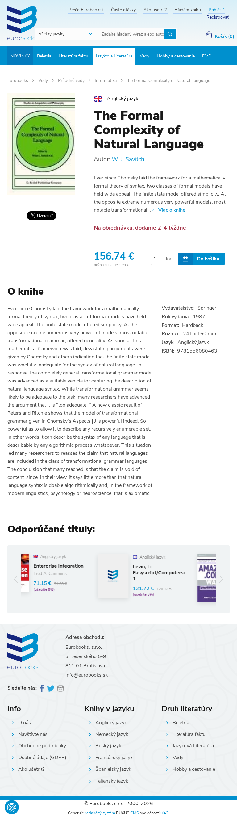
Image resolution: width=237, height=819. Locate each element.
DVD (206, 56)
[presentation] (16, 579)
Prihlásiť (216, 10)
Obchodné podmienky (42, 745)
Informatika (106, 80)
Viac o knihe (171, 210)
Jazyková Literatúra (114, 56)
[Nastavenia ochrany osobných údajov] (12, 807)
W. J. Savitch (128, 159)
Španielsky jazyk (113, 769)
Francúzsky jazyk (114, 757)
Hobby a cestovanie (176, 56)
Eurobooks (18, 80)
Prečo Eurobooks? (86, 10)
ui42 (164, 813)
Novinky (20, 56)
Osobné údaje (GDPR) (42, 757)
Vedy (144, 56)
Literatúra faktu (73, 56)
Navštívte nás (33, 734)
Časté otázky (123, 10)
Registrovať (217, 17)
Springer (207, 308)
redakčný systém (100, 813)
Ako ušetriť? (155, 10)
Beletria (44, 56)
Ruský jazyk (108, 745)
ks (168, 258)
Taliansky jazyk (111, 781)
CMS (134, 813)
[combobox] (66, 34)
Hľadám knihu (187, 10)
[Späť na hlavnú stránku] (22, 23)
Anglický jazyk (111, 722)
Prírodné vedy (72, 80)
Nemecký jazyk (111, 734)
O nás (24, 722)
